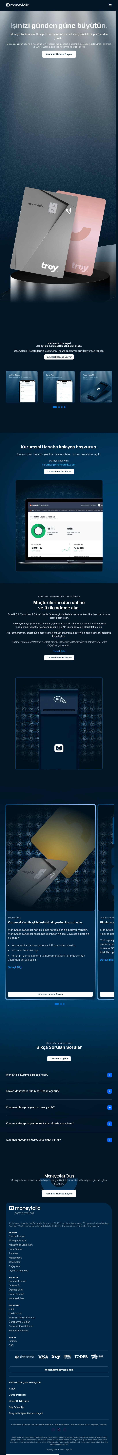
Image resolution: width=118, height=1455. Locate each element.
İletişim (13, 1341)
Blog (11, 1308)
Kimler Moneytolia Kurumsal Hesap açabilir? (32, 1090)
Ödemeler (14, 1262)
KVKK (12, 1388)
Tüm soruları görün (59, 1058)
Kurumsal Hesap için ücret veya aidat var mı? (33, 1139)
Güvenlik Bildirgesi (19, 1401)
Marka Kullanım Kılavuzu (22, 1317)
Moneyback (15, 1257)
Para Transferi (16, 1294)
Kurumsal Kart (16, 1298)
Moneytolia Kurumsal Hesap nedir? (27, 1074)
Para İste (13, 1253)
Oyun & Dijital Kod (18, 1270)
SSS (11, 1345)
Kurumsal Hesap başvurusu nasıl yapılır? (30, 1107)
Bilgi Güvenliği (16, 1407)
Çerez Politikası (17, 1394)
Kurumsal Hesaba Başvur (59, 54)
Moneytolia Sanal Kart (21, 1244)
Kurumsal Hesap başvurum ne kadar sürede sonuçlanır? (40, 1123)
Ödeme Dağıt (16, 1289)
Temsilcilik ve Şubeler (21, 1326)
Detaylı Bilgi (59, 651)
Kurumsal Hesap (17, 1281)
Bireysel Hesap (17, 1236)
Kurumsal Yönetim (18, 1330)
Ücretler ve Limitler (19, 1321)
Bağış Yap (14, 1266)
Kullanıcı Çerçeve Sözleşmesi (25, 1382)
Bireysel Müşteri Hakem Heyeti (26, 1413)
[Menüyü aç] (110, 5)
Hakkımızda (15, 1313)
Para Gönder (16, 1249)
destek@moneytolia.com (59, 1369)
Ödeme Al (14, 1285)
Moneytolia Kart (17, 1240)
